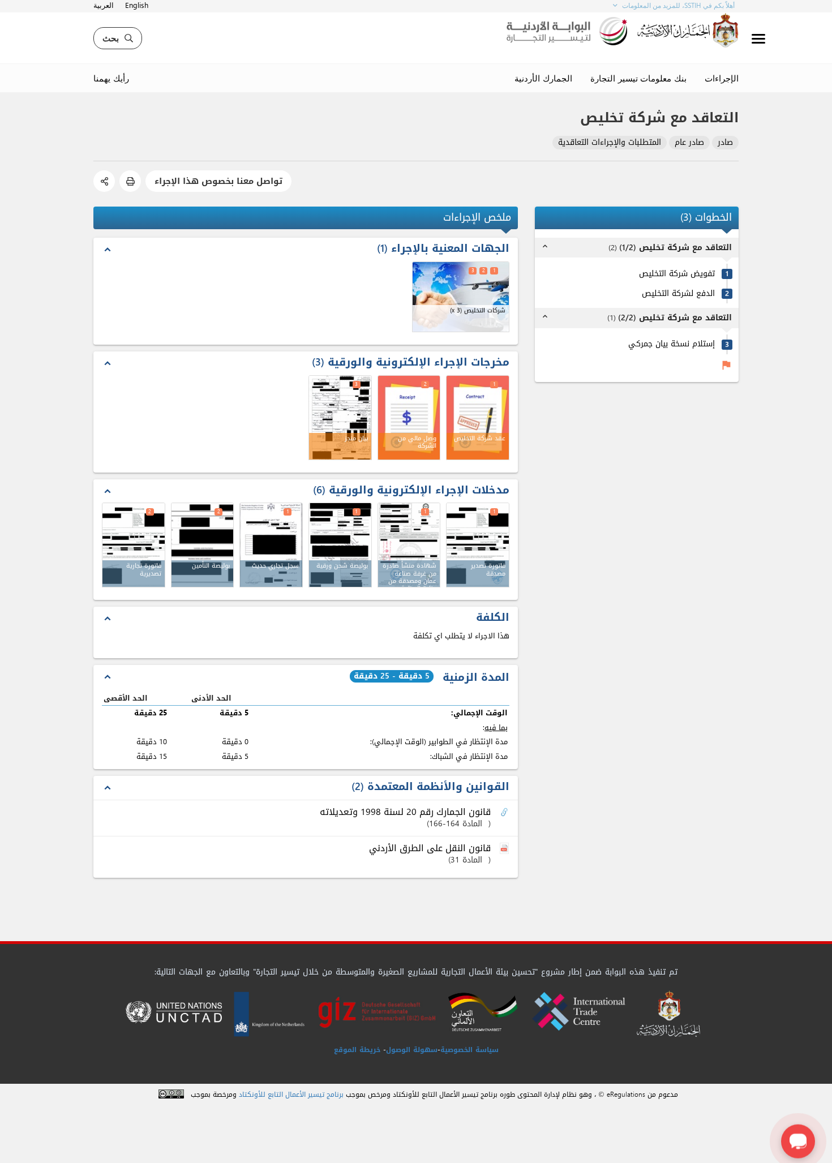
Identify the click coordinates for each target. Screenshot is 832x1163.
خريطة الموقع (357, 1050)
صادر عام (689, 143)
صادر (725, 143)
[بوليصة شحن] (340, 545)
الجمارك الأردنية (543, 78)
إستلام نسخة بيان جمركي (671, 344)
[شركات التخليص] (461, 296)
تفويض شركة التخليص (677, 274)
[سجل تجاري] (271, 545)
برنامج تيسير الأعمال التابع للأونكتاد (291, 1095)
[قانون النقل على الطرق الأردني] (505, 849)
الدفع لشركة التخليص (678, 294)
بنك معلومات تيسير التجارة (638, 78)
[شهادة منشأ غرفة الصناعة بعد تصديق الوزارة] (409, 545)
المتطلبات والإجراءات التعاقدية (609, 143)
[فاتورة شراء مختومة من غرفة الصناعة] (477, 545)
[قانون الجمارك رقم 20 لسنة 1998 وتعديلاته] (505, 812)
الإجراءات (722, 78)
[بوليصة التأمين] (202, 545)
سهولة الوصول (412, 1050)
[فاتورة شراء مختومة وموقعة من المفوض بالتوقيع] (133, 545)
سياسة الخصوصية (469, 1050)
